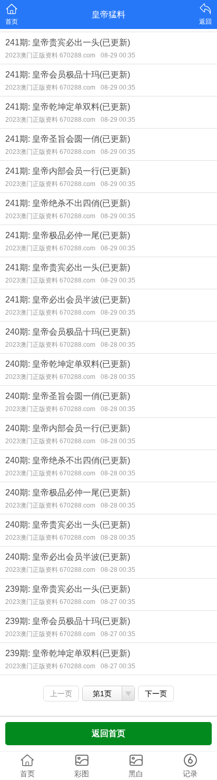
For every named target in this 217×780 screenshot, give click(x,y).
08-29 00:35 (118, 55)
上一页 (61, 693)
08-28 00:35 (118, 344)
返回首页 (108, 733)
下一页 (156, 693)
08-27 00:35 (118, 602)
